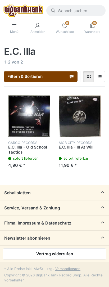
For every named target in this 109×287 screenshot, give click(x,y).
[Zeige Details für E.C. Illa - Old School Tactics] (29, 116)
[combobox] (76, 10)
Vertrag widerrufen (54, 253)
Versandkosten (67, 269)
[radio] (88, 76)
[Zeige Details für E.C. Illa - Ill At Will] (80, 116)
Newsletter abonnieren (27, 238)
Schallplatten (17, 192)
